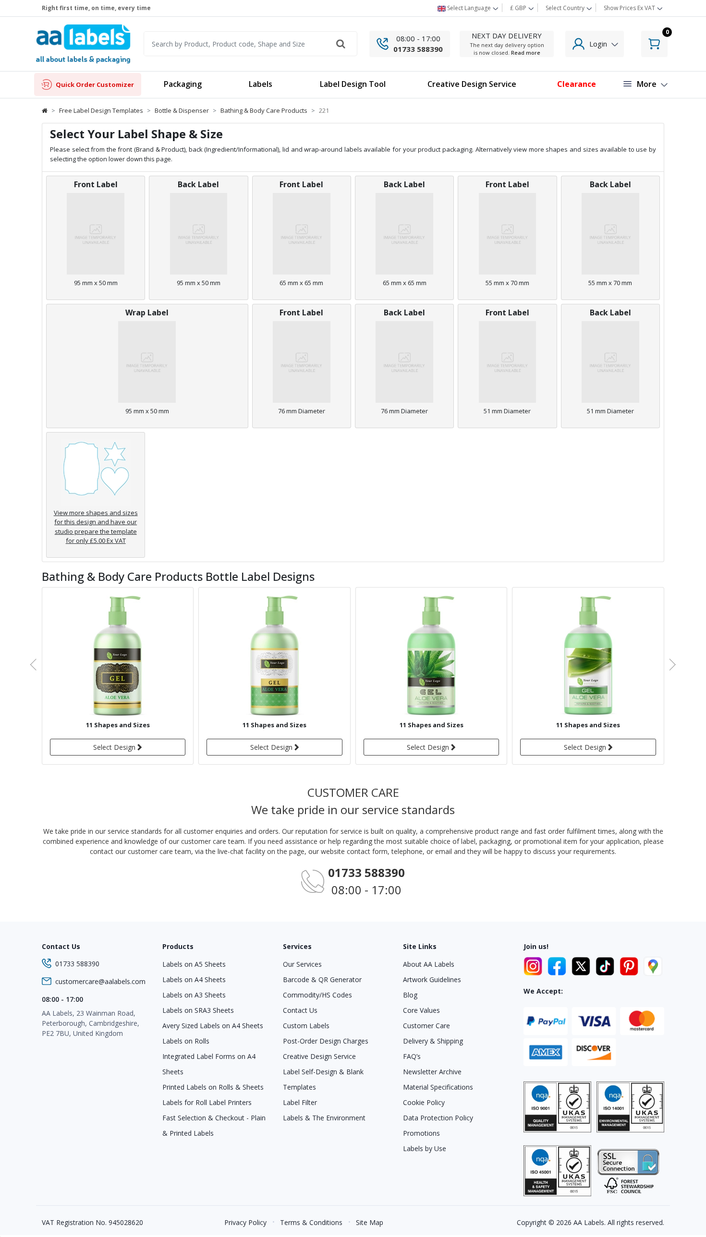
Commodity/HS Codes (317, 994)
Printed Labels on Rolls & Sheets (213, 1087)
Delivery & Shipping (433, 1040)
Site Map (369, 1222)
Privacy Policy (245, 1222)
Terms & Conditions (311, 1222)
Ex (629, 8)
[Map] (653, 965)
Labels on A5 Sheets (194, 964)
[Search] (341, 44)
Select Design (115, 747)
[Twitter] (583, 965)
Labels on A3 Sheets (194, 994)
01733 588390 (418, 49)
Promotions (421, 1133)
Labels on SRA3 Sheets (198, 1010)
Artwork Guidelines (432, 979)
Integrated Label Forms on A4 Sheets (209, 1064)
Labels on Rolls (185, 1040)
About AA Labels (428, 964)
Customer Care (426, 1025)
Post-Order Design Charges (325, 1040)
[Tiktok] (607, 965)
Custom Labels (306, 1025)
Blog (410, 994)
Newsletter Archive (432, 1071)
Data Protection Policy (438, 1117)
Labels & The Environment (324, 1117)
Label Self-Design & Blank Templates (323, 1079)
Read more (525, 52)
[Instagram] (534, 965)
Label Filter (300, 1102)
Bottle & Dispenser (182, 110)
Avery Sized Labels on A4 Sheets (212, 1025)
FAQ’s (412, 1056)
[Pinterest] (631, 965)
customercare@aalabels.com (100, 981)
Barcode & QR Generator (322, 979)
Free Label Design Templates (101, 110)
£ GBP (519, 8)
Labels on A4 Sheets (194, 979)
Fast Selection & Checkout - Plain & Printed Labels (214, 1125)
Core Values (421, 1010)
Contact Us (300, 1010)
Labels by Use (424, 1148)
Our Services (302, 964)
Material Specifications (438, 1087)
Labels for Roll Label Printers (207, 1102)
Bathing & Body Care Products (263, 110)
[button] (260, 85)
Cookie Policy (424, 1102)
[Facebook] (559, 965)
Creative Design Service (319, 1056)
